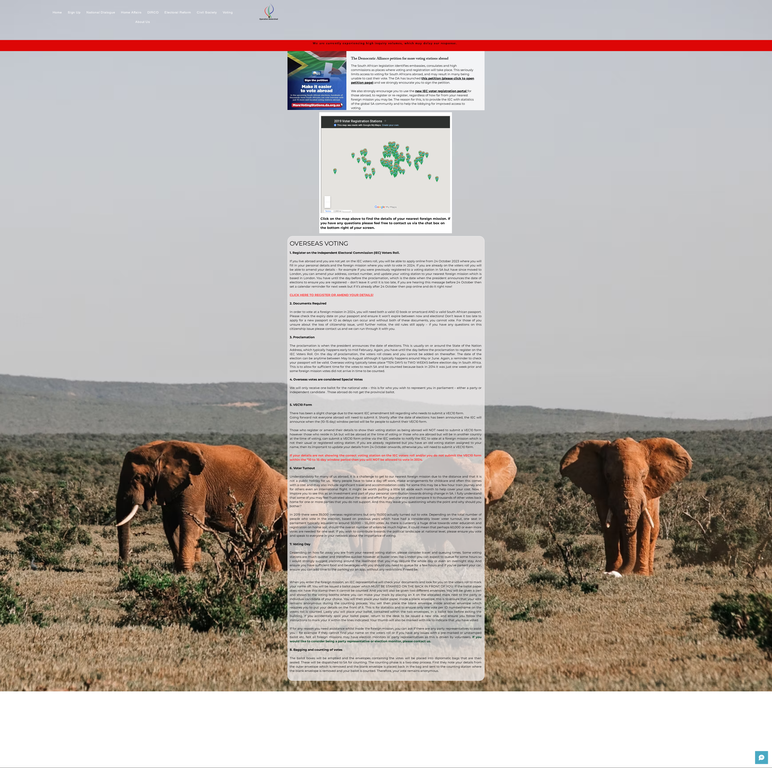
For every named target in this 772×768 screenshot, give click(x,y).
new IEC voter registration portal (441, 91)
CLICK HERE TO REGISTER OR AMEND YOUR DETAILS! (331, 295)
